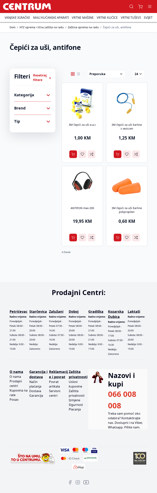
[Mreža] (73, 74)
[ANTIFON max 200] (82, 186)
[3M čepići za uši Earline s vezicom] (127, 103)
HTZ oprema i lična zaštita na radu (42, 27)
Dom (13, 27)
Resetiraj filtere (42, 77)
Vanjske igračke (17, 17)
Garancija (36, 395)
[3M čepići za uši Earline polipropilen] (127, 186)
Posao (14, 399)
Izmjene (74, 400)
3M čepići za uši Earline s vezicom (127, 126)
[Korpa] (140, 6)
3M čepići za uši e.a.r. (82, 124)
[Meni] (150, 6)
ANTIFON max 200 (82, 208)
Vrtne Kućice (107, 17)
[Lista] (78, 74)
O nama (15, 377)
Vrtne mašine (83, 17)
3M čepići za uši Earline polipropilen (127, 210)
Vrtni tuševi (131, 17)
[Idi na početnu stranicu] (27, 6)
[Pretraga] (131, 6)
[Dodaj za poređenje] (91, 154)
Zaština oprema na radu (83, 27)
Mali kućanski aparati (51, 17)
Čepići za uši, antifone (117, 27)
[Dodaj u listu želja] (82, 154)
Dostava (35, 391)
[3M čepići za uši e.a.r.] (82, 103)
